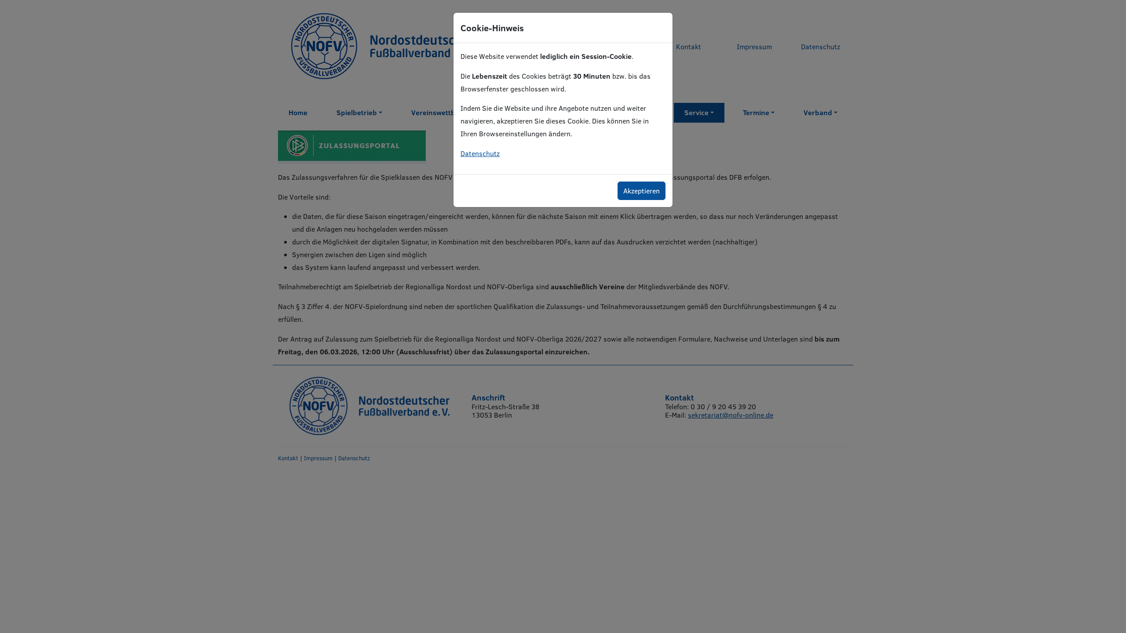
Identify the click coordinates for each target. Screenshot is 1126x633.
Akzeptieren (641, 190)
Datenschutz (480, 153)
